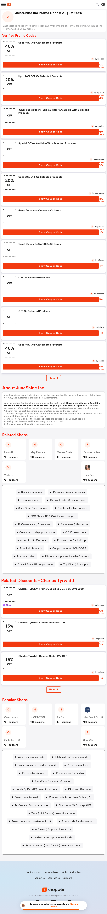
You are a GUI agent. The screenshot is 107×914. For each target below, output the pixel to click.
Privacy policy (55, 896)
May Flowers (38, 452)
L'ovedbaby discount (33, 773)
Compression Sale (14, 717)
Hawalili (8, 452)
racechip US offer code (33, 540)
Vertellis (8, 475)
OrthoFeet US (12, 740)
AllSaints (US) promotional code (53, 829)
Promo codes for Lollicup (71, 540)
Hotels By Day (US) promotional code (36, 789)
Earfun (61, 717)
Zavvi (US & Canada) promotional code (53, 813)
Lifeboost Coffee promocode (71, 757)
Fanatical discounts (31, 548)
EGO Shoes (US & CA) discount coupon (53, 516)
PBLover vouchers (77, 765)
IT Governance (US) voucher (34, 524)
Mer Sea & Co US (93, 717)
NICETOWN (38, 717)
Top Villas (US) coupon (75, 564)
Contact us (54, 878)
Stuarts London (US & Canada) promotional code (53, 845)
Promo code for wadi (26, 797)
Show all (53, 378)
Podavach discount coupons (69, 492)
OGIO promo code (76, 532)
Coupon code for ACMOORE (69, 548)
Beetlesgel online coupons (72, 508)
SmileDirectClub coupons (32, 508)
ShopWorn (89, 740)
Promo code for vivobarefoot (77, 821)
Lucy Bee (88, 475)
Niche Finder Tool (71, 872)
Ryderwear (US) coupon (74, 524)
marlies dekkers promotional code (53, 837)
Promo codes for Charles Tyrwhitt (37, 765)
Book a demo (33, 872)
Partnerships (51, 872)
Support (67, 878)
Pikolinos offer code (79, 789)
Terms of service (70, 896)
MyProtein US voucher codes (31, 805)
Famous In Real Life (94, 452)
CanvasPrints (64, 452)
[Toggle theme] (103, 4)
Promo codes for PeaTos (70, 773)
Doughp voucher (30, 500)
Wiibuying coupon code (31, 757)
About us (40, 878)
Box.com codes (26, 556)
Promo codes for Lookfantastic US (31, 821)
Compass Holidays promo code (37, 532)
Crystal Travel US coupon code (35, 564)
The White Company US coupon (53, 781)
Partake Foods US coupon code (67, 500)
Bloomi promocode (31, 492)
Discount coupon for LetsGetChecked (67, 556)
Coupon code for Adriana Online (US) (70, 797)
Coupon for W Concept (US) (75, 805)
